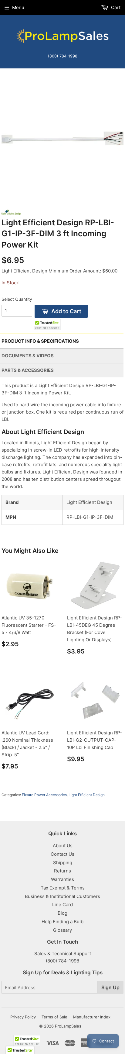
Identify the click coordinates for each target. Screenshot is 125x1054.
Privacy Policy (23, 1016)
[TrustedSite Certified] (47, 324)
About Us (63, 845)
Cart (115, 7)
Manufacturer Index (91, 1016)
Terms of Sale (54, 1016)
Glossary (62, 930)
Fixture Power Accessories (44, 794)
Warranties (62, 879)
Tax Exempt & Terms (63, 888)
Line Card (62, 904)
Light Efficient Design (87, 794)
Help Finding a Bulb (62, 921)
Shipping (62, 862)
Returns (62, 871)
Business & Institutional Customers (62, 896)
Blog (62, 913)
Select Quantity (17, 299)
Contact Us (62, 854)
